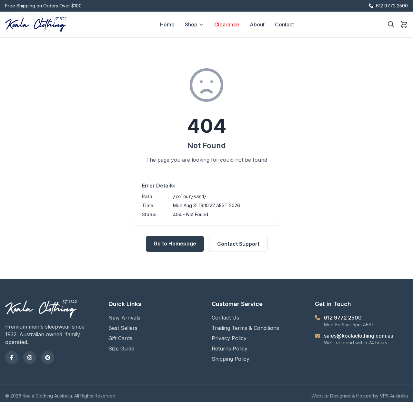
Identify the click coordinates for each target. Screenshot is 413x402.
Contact (284, 24)
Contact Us (225, 317)
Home (167, 24)
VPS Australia (394, 395)
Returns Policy (229, 348)
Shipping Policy (230, 359)
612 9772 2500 (392, 5)
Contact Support (238, 244)
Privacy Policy (229, 338)
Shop (191, 24)
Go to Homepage (175, 243)
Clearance (226, 24)
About (257, 24)
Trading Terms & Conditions (245, 328)
